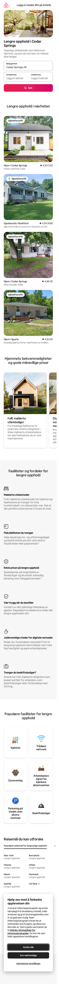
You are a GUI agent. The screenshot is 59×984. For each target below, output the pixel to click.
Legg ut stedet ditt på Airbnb (34, 5)
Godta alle (28, 947)
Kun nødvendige (28, 955)
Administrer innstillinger (28, 963)
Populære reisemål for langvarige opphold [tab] (25, 845)
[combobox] (28, 67)
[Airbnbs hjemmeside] (6, 5)
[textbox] (16, 78)
